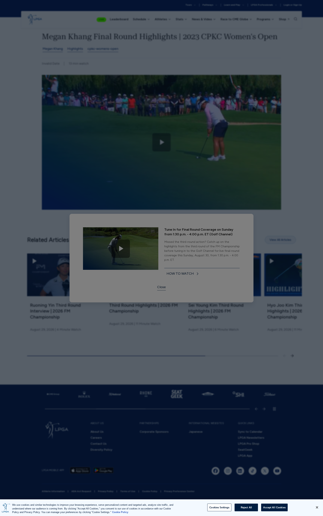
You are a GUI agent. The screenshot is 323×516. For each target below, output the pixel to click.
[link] (183, 273)
